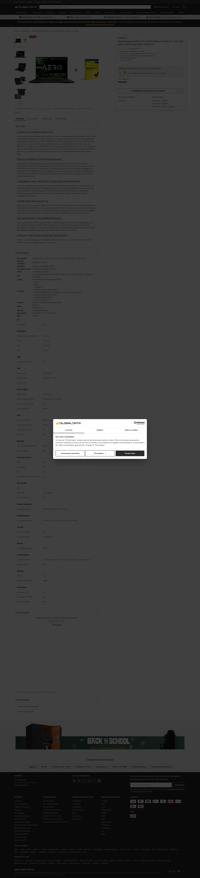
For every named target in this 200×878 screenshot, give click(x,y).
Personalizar (98, 453)
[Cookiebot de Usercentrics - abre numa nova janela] (135, 423)
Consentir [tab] (68, 430)
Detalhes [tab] (100, 430)
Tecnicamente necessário (70, 453)
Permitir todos (130, 453)
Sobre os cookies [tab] (131, 430)
